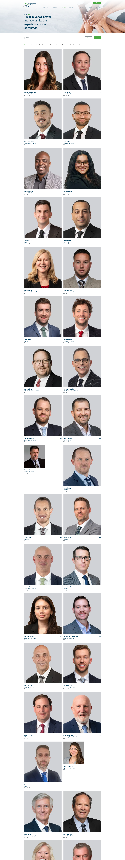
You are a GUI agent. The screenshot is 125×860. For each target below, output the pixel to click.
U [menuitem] (79, 44)
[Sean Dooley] (43, 693)
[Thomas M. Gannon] (82, 841)
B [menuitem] (31, 44)
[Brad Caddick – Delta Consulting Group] (82, 396)
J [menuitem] (50, 44)
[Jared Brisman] (82, 297)
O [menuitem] (65, 44)
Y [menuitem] (88, 44)
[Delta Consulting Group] (31, 2)
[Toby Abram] (82, 49)
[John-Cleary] (82, 445)
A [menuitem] (28, 44)
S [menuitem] (73, 44)
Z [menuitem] (90, 44)
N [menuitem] (62, 44)
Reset (88, 38)
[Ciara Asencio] (82, 148)
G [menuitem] (42, 44)
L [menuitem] (56, 44)
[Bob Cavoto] (34, 445)
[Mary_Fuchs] (43, 841)
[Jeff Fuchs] (82, 792)
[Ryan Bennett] (82, 247)
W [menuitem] (85, 44)
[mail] (27, 95)
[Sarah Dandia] (43, 594)
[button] (89, 3)
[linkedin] (24, 95)
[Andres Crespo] (43, 544)
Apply (97, 38)
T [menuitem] (76, 44)
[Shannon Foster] (73, 742)
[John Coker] (43, 495)
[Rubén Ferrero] (43, 742)
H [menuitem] (45, 44)
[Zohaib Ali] (82, 99)
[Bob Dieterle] (82, 594)
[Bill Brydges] (43, 346)
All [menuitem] (25, 44)
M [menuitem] (59, 44)
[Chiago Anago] (43, 148)
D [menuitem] (36, 44)
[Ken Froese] (43, 792)
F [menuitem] (39, 44)
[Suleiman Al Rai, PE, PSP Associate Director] (43, 99)
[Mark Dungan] (82, 693)
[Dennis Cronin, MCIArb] (82, 544)
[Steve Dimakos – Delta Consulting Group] (43, 643)
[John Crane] (82, 495)
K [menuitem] (53, 44)
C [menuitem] (34, 44)
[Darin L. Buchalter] (82, 346)
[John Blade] (43, 297)
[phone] (29, 95)
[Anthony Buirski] (43, 396)
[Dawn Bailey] (43, 247)
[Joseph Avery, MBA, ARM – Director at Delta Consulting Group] (43, 198)
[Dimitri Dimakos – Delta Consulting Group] (82, 643)
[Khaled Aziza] (82, 198)
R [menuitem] (70, 44)
